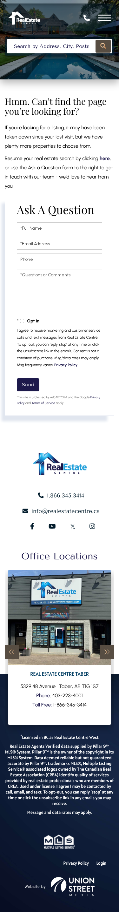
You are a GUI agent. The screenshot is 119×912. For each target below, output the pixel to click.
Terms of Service (43, 403)
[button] (103, 46)
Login (101, 863)
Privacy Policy (65, 365)
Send (28, 385)
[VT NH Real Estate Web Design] (73, 886)
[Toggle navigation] (104, 18)
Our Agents (59, 647)
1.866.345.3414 (87, 18)
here (105, 158)
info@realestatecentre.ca (65, 511)
